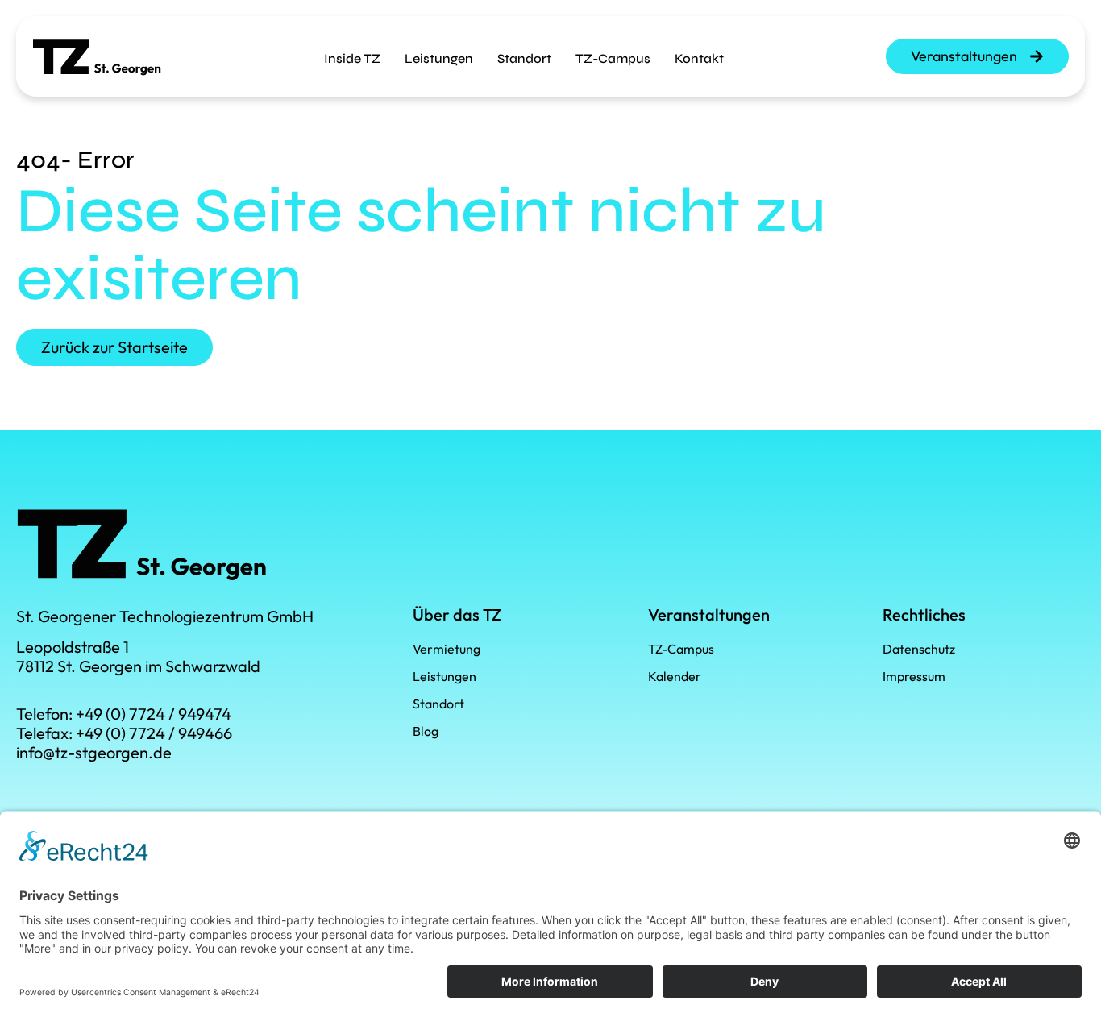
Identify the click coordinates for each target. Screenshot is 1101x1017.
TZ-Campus (612, 58)
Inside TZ (352, 58)
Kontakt (699, 58)
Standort (524, 58)
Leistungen (439, 58)
